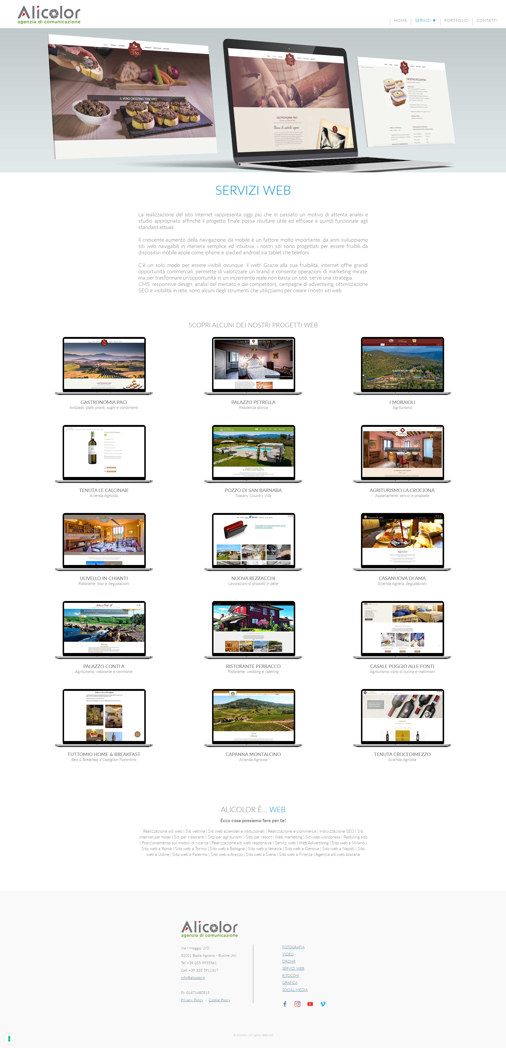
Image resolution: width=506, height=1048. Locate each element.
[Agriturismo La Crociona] (402, 454)
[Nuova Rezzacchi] (253, 542)
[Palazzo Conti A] (104, 630)
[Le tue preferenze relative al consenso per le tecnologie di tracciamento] (9, 1039)
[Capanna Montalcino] (253, 718)
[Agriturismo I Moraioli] (402, 366)
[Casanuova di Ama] (402, 542)
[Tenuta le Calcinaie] (104, 454)
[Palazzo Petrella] (253, 366)
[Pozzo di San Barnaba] (253, 454)
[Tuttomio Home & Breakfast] (104, 718)
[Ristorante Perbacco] (253, 630)
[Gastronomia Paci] (104, 366)
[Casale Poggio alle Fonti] (402, 630)
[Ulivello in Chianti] (104, 542)
